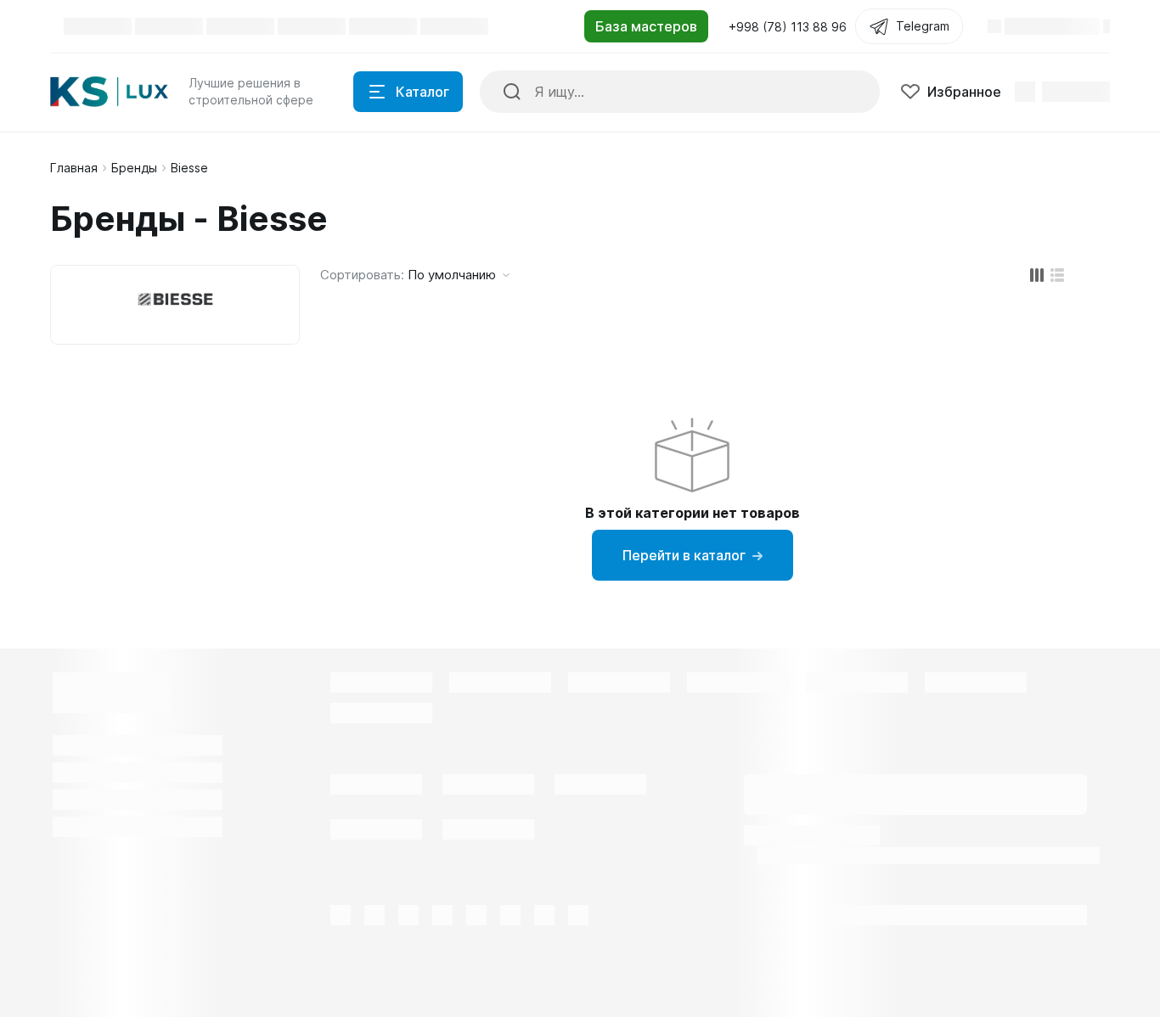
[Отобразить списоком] (1057, 275)
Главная (74, 167)
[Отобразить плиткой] (1037, 275)
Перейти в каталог (684, 555)
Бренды (134, 167)
